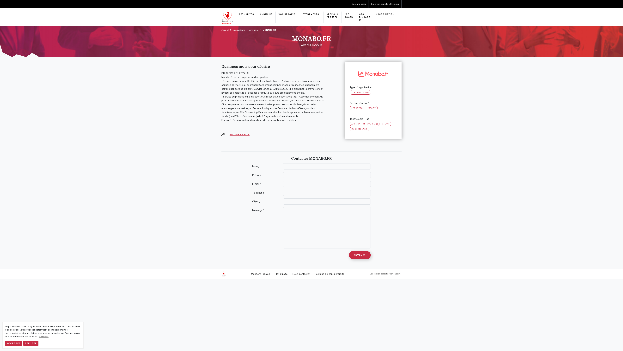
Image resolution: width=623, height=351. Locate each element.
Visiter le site (240, 134)
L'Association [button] (385, 14)
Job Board (349, 15)
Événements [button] (311, 14)
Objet (256, 201)
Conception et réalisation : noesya (386, 274)
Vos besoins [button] (287, 14)
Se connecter (359, 4)
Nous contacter (301, 274)
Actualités (246, 14)
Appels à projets (332, 15)
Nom (255, 166)
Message (258, 210)
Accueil (225, 30)
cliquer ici (44, 336)
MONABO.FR (269, 30)
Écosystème (239, 30)
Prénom (256, 175)
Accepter (13, 343)
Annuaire (266, 14)
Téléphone (258, 192)
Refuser (31, 343)
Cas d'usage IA (364, 17)
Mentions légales (260, 274)
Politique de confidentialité (329, 274)
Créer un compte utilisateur (385, 4)
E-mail (256, 184)
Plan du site (281, 274)
